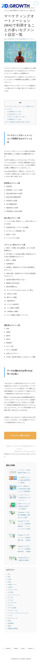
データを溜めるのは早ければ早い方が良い (17, 122)
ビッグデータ (12, 602)
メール (10, 615)
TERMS (16, 648)
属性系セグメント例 (14, 119)
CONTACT (30, 648)
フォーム (10, 605)
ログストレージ (13, 618)
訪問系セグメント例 (14, 111)
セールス (10, 600)
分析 (9, 621)
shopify (10, 587)
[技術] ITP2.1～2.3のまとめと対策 (24, 451)
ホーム (7, 8)
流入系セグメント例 (14, 114)
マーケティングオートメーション (18, 613)
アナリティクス (13, 589)
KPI (9, 576)
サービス (10, 597)
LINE (9, 579)
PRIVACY (8, 648)
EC (9, 574)
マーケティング (17, 8)
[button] (20, 435)
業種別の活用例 (13, 628)
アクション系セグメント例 (15, 116)
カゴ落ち (10, 592)
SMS (9, 582)
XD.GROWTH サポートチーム (26, 39)
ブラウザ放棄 (12, 608)
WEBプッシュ (12, 584)
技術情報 (10, 623)
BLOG (22, 648)
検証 (9, 626)
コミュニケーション (14, 595)
